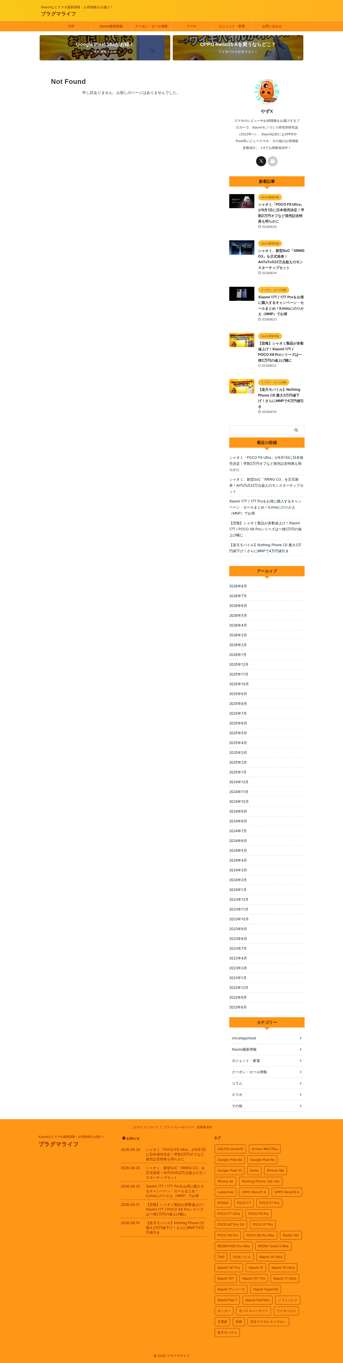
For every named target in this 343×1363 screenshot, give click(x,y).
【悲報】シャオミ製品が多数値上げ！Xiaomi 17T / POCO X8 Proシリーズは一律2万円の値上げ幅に (265, 529)
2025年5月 (238, 733)
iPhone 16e (275, 1170)
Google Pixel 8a (229, 1160)
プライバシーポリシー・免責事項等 (188, 1127)
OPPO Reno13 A (286, 1192)
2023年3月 (238, 968)
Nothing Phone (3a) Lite (260, 1181)
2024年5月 (238, 850)
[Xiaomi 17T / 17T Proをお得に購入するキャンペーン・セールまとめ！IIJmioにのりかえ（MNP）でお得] (241, 298)
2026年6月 (238, 605)
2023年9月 (238, 929)
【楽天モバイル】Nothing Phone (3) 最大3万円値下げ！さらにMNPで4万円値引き (265, 548)
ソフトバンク (288, 1300)
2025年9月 (238, 694)
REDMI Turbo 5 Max (273, 1246)
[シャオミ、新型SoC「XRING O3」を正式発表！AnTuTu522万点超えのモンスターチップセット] (241, 252)
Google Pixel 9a (262, 1160)
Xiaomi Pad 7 (227, 1300)
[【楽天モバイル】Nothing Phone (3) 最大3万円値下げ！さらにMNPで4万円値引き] (241, 390)
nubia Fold (225, 1192)
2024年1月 (238, 889)
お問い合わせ (272, 26)
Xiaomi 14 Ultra (270, 1257)
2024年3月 (238, 870)
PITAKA (222, 1203)
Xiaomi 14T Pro (228, 1268)
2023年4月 (238, 958)
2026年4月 (238, 625)
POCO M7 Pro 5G (230, 1224)
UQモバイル (242, 1257)
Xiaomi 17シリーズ (231, 1289)
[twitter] (261, 161)
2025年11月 (238, 674)
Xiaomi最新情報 (111, 26)
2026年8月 (238, 586)
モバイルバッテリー (253, 1311)
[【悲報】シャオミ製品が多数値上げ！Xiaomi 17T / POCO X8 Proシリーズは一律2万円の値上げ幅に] (241, 344)
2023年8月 (238, 938)
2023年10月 (239, 919)
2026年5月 (238, 615)
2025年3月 (238, 752)
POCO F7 (244, 1203)
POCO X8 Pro (227, 1235)
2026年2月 (238, 645)
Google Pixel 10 (229, 1170)
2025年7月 (238, 713)
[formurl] (273, 161)
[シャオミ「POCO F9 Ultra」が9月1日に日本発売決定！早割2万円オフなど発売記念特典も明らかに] (241, 205)
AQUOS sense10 (230, 1149)
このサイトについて (144, 1127)
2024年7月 (238, 831)
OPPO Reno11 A (254, 1192)
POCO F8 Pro (258, 1214)
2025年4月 (238, 743)
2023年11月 (238, 909)
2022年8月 (238, 1007)
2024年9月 (238, 811)
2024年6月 (238, 840)
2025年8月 (238, 703)
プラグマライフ (58, 14)
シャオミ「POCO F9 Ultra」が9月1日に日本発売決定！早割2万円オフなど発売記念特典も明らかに (266, 463)
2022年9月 (238, 997)
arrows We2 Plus (265, 1149)
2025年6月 (238, 723)
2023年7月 (238, 948)
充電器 (222, 1322)
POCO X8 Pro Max (260, 1235)
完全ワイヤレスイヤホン (268, 1322)
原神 (239, 1322)
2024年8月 (238, 821)
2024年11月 (238, 791)
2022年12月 (238, 987)
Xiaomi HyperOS (265, 1289)
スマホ (191, 26)
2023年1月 (238, 978)
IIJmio (254, 1170)
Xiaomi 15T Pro (253, 1278)
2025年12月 (239, 664)
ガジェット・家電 (232, 26)
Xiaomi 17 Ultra (284, 1278)
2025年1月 (238, 772)
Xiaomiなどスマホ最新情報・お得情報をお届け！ (71, 1137)
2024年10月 (239, 801)
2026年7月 (238, 596)
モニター (224, 1311)
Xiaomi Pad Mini (257, 1300)
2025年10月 (239, 684)
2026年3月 (238, 635)
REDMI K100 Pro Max (233, 1246)
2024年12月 (239, 782)
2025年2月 (238, 762)
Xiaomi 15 (256, 1268)
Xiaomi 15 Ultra (283, 1268)
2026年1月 (238, 654)
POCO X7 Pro (263, 1224)
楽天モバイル (227, 1332)
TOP (71, 26)
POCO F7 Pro (269, 1203)
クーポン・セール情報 (151, 26)
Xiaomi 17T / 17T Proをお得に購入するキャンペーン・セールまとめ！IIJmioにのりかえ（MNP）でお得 (265, 507)
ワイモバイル (286, 1311)
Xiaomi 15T (225, 1278)
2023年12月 (239, 899)
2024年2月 (238, 880)
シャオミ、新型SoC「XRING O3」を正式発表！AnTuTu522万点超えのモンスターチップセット (266, 485)
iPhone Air (225, 1181)
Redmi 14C (291, 1235)
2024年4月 (238, 860)
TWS (220, 1257)
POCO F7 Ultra (228, 1214)
